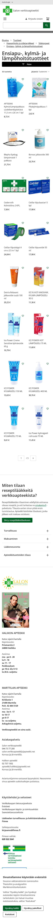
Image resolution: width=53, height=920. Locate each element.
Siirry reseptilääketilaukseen (17, 520)
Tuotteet (17, 40)
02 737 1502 (7, 763)
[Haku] (46, 25)
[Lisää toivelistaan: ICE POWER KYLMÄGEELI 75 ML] (22, 408)
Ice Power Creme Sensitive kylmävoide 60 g (13, 343)
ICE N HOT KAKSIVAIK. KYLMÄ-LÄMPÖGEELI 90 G (39, 295)
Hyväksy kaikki (12, 908)
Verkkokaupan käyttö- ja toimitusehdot (20, 809)
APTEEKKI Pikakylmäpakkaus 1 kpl (38, 106)
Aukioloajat (6, 2)
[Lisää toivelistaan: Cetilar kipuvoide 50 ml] (47, 222)
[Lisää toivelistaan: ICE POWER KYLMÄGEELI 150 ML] (22, 363)
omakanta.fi (40, 505)
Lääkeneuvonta (12, 546)
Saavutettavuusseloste (12, 812)
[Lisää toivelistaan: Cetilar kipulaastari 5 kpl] (47, 178)
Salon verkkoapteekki (26, 10)
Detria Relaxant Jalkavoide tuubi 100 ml (13, 295)
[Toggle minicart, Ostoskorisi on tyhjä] (48, 19)
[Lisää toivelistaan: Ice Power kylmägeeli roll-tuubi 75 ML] (47, 408)
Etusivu (5, 40)
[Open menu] (5, 19)
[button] (26, 64)
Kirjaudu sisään (35, 18)
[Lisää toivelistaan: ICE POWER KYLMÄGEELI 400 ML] (47, 363)
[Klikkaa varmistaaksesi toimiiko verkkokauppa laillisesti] (26, 854)
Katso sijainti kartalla (11, 639)
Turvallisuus (10, 530)
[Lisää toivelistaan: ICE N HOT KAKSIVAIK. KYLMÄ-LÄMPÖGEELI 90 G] (47, 267)
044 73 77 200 (8, 748)
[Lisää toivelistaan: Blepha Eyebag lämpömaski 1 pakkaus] (22, 130)
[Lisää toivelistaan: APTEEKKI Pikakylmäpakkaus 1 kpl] (47, 79)
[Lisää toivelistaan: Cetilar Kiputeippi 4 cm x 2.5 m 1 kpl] (22, 222)
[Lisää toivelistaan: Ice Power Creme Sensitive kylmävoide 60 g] (22, 315)
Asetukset (9, 914)
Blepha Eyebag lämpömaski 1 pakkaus (11, 157)
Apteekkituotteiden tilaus (17, 554)
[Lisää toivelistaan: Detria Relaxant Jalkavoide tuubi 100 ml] (22, 267)
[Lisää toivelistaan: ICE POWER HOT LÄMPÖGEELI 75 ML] (47, 315)
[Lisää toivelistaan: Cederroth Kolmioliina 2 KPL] (22, 178)
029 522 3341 (8, 839)
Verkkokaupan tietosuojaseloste (17, 803)
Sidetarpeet (44, 43)
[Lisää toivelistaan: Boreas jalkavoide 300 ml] (47, 130)
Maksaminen (11, 538)
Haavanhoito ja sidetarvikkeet (20, 43)
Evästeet (6, 806)
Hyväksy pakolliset (32, 908)
